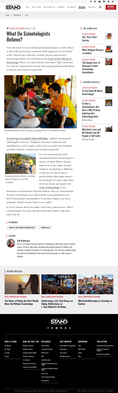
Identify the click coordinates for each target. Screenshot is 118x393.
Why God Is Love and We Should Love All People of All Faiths (91, 133)
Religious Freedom (28, 346)
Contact (7, 356)
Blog (79, 356)
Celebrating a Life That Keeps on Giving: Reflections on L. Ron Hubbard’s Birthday (57, 303)
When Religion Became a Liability (92, 51)
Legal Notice (110, 391)
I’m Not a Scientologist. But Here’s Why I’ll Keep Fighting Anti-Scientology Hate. (91, 110)
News (79, 346)
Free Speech (26, 360)
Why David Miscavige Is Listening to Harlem (95, 302)
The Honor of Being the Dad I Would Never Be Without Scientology (21, 302)
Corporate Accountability (30, 367)
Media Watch (81, 349)
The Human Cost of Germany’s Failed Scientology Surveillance (91, 67)
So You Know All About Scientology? (92, 92)
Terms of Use (101, 391)
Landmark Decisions (47, 349)
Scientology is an (27, 138)
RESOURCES (46, 341)
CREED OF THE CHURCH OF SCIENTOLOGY (22, 227)
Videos (80, 353)
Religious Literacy (28, 349)
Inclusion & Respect (28, 356)
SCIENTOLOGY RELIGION (17, 28)
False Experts (63, 353)
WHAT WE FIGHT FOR (31, 341)
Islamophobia (45, 380)
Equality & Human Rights (29, 353)
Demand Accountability (103, 354)
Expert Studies (45, 346)
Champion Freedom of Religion (103, 349)
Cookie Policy (91, 391)
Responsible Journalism (29, 363)
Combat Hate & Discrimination (105, 346)
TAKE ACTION (102, 341)
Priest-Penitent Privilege (48, 377)
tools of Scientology (49, 187)
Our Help (7, 353)
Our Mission (8, 346)
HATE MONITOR (65, 341)
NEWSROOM (82, 341)
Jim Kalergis (23, 240)
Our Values (7, 349)
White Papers (45, 353)
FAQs (42, 356)
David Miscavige (45, 360)
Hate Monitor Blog (65, 356)
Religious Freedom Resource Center (49, 364)
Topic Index (44, 373)
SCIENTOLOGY (45, 227)
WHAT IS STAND (11, 341)
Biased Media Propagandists (68, 346)
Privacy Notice (81, 391)
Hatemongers (63, 349)
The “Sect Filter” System (90, 38)
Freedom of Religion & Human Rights (49, 369)
